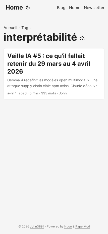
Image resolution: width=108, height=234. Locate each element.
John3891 (37, 226)
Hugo (68, 226)
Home (14, 7)
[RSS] (82, 37)
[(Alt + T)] (28, 7)
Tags (25, 27)
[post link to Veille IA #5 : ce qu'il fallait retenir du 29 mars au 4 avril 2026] (54, 73)
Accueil (10, 27)
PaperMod (82, 226)
